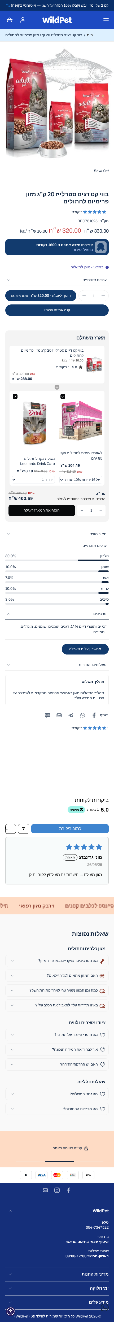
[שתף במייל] (59, 715)
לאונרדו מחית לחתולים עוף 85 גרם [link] (81, 455)
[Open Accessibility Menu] (10, 1311)
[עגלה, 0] (11, 19)
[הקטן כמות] (103, 295)
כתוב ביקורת (70, 828)
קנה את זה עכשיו (57, 310)
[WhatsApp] (105, 1307)
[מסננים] (23, 829)
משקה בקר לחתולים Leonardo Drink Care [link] (37, 461)
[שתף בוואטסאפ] (82, 715)
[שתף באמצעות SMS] (47, 715)
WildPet (82, 1316)
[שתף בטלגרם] (71, 715)
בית (90, 35)
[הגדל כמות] (84, 295)
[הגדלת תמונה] (57, 104)
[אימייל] (45, 1190)
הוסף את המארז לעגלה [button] (42, 510)
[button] (106, 19)
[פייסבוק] (68, 1190)
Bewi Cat (101, 171)
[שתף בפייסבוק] (94, 715)
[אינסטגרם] (57, 1190)
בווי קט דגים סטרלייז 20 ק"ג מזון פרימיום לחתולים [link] (52, 353)
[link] (94, 365)
